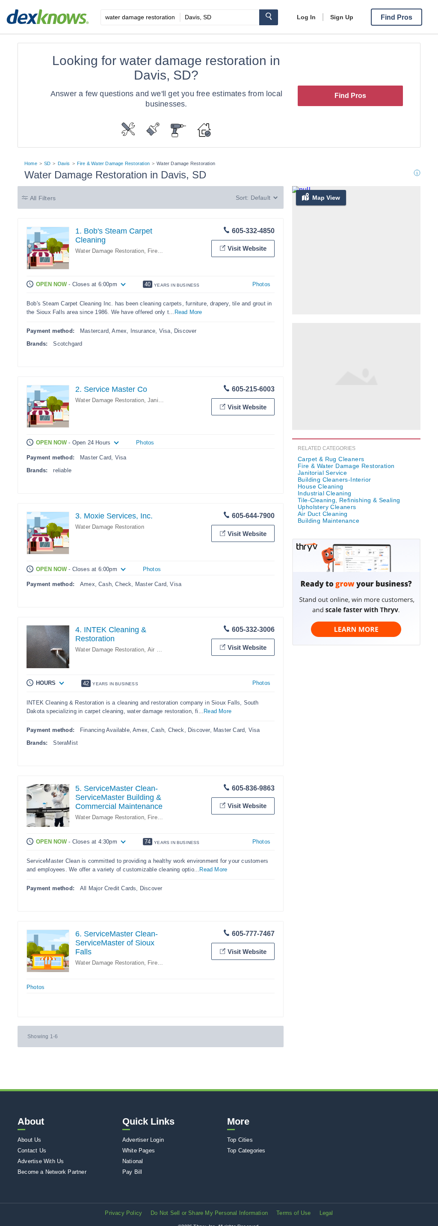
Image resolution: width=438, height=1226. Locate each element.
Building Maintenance (328, 520)
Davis (64, 163)
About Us (29, 1140)
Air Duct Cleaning (323, 513)
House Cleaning (320, 486)
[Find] (268, 17)
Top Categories (246, 1150)
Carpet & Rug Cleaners (331, 459)
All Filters (43, 198)
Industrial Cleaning (325, 493)
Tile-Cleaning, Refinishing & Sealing (349, 500)
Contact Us (32, 1150)
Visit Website (247, 248)
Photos (261, 284)
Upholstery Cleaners (327, 506)
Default (260, 197)
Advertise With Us (41, 1161)
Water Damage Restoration (109, 251)
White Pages (138, 1150)
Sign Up (341, 17)
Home (30, 163)
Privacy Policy (123, 1213)
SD (47, 163)
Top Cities (240, 1140)
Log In (306, 17)
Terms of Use (293, 1213)
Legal (326, 1213)
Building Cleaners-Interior (334, 479)
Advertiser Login (143, 1140)
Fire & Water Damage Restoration (113, 163)
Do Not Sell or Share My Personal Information (209, 1213)
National (132, 1161)
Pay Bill (132, 1172)
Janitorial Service (322, 472)
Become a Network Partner (52, 1172)
